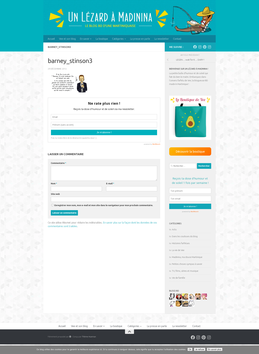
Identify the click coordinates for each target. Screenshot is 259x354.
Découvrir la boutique (190, 151)
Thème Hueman (89, 337)
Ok (190, 349)
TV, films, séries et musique (185, 271)
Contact (177, 38)
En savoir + (85, 38)
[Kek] (192, 305)
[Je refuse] (255, 349)
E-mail (110, 183)
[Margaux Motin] (172, 298)
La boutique (102, 38)
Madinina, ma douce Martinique (187, 257)
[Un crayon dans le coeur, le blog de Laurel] (179, 298)
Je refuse (199, 349)
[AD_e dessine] (179, 305)
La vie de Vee (178, 250)
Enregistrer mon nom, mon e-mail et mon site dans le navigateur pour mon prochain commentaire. (103, 205)
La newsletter (161, 38)
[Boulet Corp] (198, 298)
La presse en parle (140, 38)
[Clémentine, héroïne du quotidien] (185, 305)
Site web (55, 194)
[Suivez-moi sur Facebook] (195, 47)
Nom (54, 183)
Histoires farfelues (181, 243)
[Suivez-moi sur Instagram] (200, 47)
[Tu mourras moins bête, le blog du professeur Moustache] (192, 298)
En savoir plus (214, 349)
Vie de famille (178, 278)
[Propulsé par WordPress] (70, 337)
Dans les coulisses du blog (185, 236)
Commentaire (58, 163)
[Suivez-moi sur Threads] (209, 47)
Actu (174, 229)
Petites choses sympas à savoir (187, 264)
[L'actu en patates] (185, 298)
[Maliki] (204, 298)
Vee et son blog (67, 38)
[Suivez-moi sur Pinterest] (204, 47)
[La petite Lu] (172, 305)
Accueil (51, 38)
